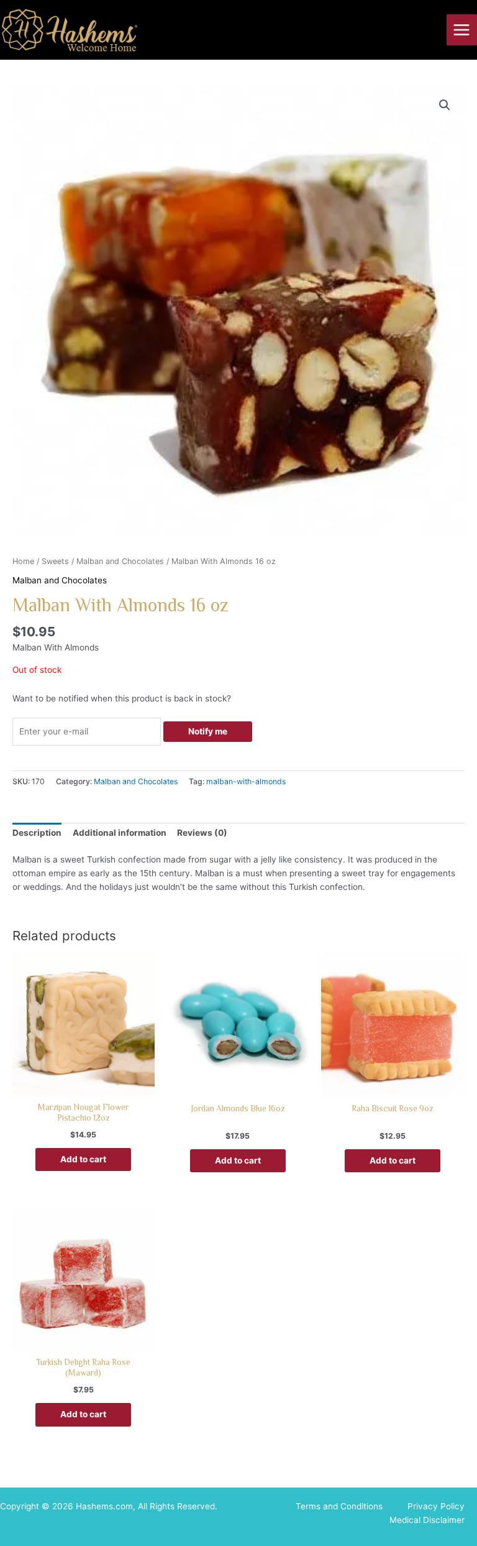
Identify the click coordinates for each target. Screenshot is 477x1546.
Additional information (119, 833)
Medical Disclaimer (427, 1520)
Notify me (207, 731)
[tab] (36, 834)
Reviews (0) (202, 833)
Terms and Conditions (339, 1506)
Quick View (83, 1085)
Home (23, 561)
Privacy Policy (436, 1506)
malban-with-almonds (246, 781)
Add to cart (83, 1159)
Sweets (55, 561)
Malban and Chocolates (120, 561)
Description (36, 833)
